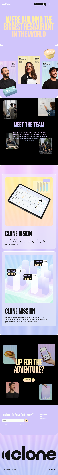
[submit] (26, 420)
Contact (41, 421)
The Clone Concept (43, 414)
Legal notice (53, 469)
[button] (49, 4)
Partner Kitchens (43, 418)
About (41, 416)
